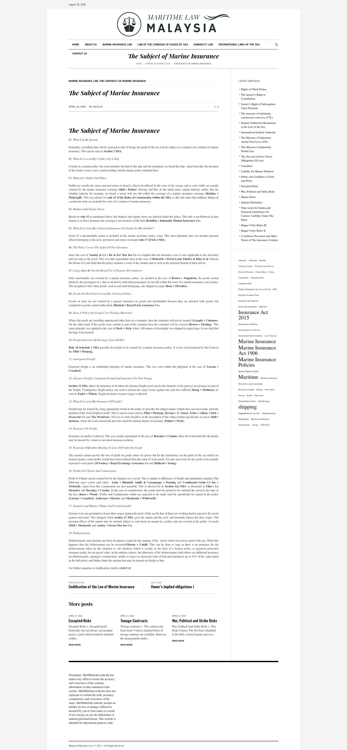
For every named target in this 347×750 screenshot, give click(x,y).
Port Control (270, 389)
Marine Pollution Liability (248, 371)
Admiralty (242, 260)
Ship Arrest (259, 395)
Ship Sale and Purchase (260, 419)
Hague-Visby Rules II (253, 230)
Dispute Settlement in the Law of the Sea (254, 289)
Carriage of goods (245, 266)
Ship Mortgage (264, 401)
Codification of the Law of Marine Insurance (101, 586)
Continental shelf (245, 283)
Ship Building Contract (247, 401)
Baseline (262, 260)
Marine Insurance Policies (257, 361)
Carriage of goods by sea (264, 266)
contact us (125, 568)
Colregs (271, 272)
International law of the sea (249, 330)
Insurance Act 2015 (253, 314)
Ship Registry (243, 419)
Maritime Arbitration (268, 378)
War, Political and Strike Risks (194, 620)
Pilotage (259, 389)
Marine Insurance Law (158, 64)
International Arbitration (248, 324)
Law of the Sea (271, 335)
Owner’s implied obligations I (172, 586)
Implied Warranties (251, 202)
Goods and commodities (247, 306)
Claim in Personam (245, 272)
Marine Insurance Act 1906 (257, 350)
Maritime (248, 376)
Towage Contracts (134, 620)
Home (139, 64)
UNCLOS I (265, 425)
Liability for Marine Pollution (257, 171)
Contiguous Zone (257, 277)
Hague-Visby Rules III (253, 225)
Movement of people (246, 389)
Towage (255, 425)
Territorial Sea (244, 425)
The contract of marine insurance (122, 81)
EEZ (275, 289)
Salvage (241, 395)
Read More (75, 645)
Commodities (243, 277)
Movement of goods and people (250, 384)
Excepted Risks (80, 620)
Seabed (249, 395)
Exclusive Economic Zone (248, 295)
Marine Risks (248, 197)
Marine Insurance (257, 341)
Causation (246, 166)
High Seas (263, 306)
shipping (247, 406)
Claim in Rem (260, 272)
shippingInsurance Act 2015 (249, 413)
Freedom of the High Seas (248, 301)
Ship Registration (268, 413)
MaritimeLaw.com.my (96, 675)
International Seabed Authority (258, 132)
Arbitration (253, 260)
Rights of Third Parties (253, 89)
